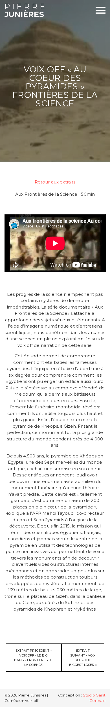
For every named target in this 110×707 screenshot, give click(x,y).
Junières (26, 11)
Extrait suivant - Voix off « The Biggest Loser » (83, 658)
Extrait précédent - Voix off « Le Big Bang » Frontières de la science (33, 658)
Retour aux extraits (55, 182)
